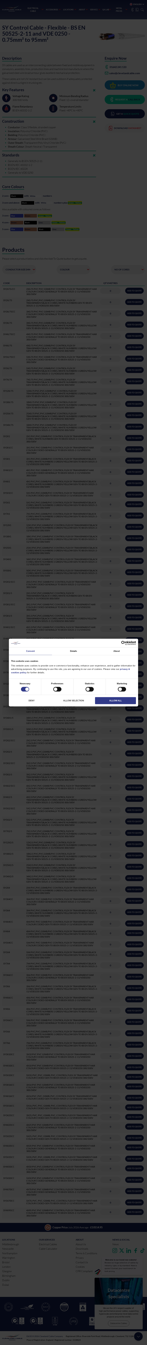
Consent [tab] (30, 651)
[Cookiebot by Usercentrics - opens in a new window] (123, 643)
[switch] (57, 690)
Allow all (115, 700)
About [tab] (116, 651)
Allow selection (73, 700)
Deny (32, 700)
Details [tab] (73, 651)
